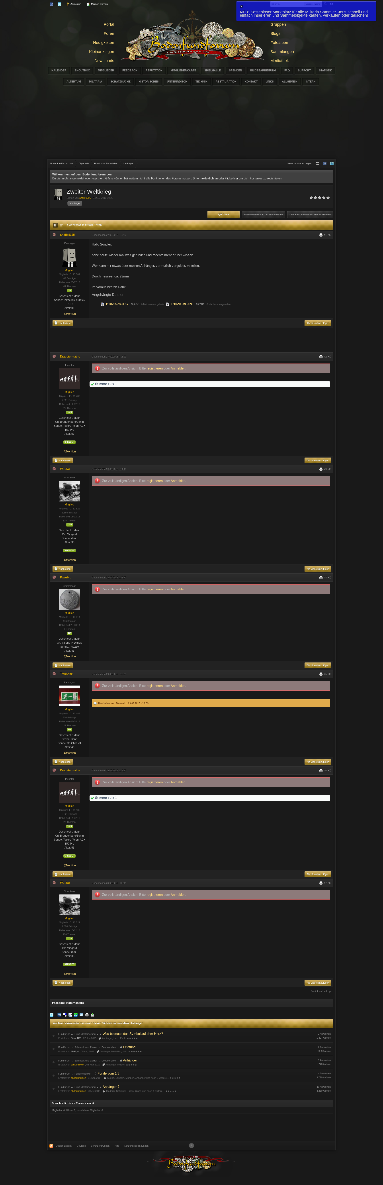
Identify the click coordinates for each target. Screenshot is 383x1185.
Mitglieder (106, 70)
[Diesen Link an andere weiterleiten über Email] (81, 1014)
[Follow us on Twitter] (331, 163)
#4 (325, 577)
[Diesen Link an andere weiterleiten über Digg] (59, 1014)
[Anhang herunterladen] (102, 304)
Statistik (325, 70)
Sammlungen (282, 51)
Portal (109, 24)
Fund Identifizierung (85, 1034)
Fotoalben (279, 42)
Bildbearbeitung (263, 70)
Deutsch (81, 1145)
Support (304, 70)
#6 (325, 770)
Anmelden (75, 4)
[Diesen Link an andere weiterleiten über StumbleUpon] (76, 1014)
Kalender (58, 70)
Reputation (154, 70)
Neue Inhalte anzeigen (299, 163)
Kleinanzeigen (101, 51)
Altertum (73, 81)
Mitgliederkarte (183, 70)
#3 (325, 469)
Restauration (226, 81)
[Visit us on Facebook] (324, 163)
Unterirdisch (177, 81)
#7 (325, 883)
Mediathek (279, 61)
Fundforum (64, 1034)
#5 (325, 674)
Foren (109, 33)
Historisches (149, 81)
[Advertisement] (191, 126)
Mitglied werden (99, 4)
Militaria (95, 81)
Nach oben (64, 323)
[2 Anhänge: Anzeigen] (121, 1047)
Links (270, 81)
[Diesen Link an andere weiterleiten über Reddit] (70, 1014)
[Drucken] (87, 1014)
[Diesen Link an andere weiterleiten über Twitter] (51, 1014)
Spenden (235, 70)
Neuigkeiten (103, 42)
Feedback (129, 70)
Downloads (104, 61)
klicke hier (231, 178)
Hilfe (117, 1145)
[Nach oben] (191, 1145)
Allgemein (289, 81)
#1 (325, 235)
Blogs (275, 33)
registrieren (155, 368)
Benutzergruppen (100, 1145)
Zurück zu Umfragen (322, 991)
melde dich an (209, 178)
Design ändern (64, 1145)
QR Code (223, 214)
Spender (69, 442)
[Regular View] (55, 225)
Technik (201, 81)
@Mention (69, 313)
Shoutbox (82, 70)
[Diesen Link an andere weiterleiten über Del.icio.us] (64, 1014)
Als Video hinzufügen (318, 323)
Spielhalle (212, 70)
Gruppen (278, 24)
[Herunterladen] (92, 1014)
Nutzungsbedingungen (136, 1145)
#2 (325, 356)
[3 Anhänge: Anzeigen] (121, 1060)
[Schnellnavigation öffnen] (317, 163)
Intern (311, 81)
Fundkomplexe (82, 1073)
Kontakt (251, 81)
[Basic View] (61, 225)
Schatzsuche (120, 81)
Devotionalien (109, 1047)
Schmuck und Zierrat (85, 1047)
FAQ (287, 70)
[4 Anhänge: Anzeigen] (101, 1034)
